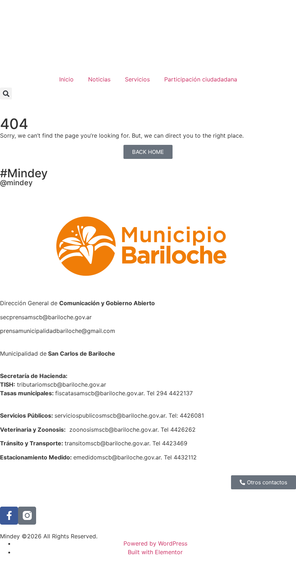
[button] (6, 93)
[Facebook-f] (9, 516)
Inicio (66, 79)
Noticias (99, 79)
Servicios (137, 79)
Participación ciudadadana (200, 79)
